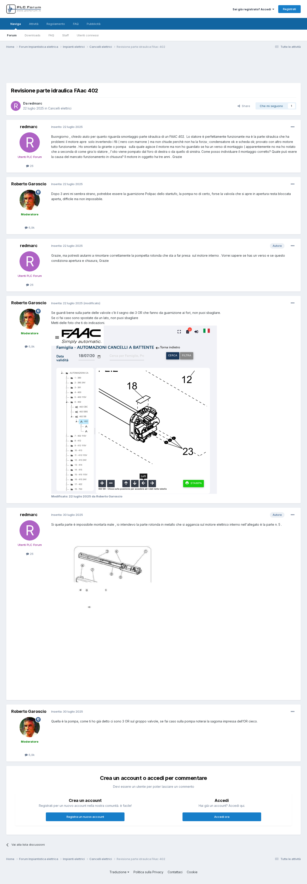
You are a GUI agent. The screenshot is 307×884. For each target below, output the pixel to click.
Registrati (289, 9)
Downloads (32, 35)
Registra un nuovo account (85, 816)
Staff (65, 35)
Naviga (15, 24)
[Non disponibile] (134, 409)
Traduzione (118, 872)
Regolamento (56, 24)
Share (245, 106)
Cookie (192, 872)
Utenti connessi (88, 35)
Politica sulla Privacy (148, 872)
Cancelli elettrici (59, 108)
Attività (33, 24)
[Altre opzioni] (292, 127)
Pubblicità (93, 24)
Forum (12, 35)
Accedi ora (221, 816)
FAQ (51, 35)
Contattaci (175, 872)
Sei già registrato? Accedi (252, 9)
